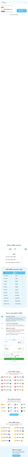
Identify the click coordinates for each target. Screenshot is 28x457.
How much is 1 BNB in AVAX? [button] (11, 259)
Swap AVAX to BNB (22, 10)
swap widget (11, 317)
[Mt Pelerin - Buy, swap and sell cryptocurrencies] (4, 2)
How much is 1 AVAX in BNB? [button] (11, 256)
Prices (6, 5)
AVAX (9, 5)
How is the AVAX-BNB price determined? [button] (13, 262)
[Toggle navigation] (25, 2)
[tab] (14, 318)
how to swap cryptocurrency (13, 334)
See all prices (13, 414)
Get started (16, 455)
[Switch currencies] (15, 249)
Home (2, 5)
